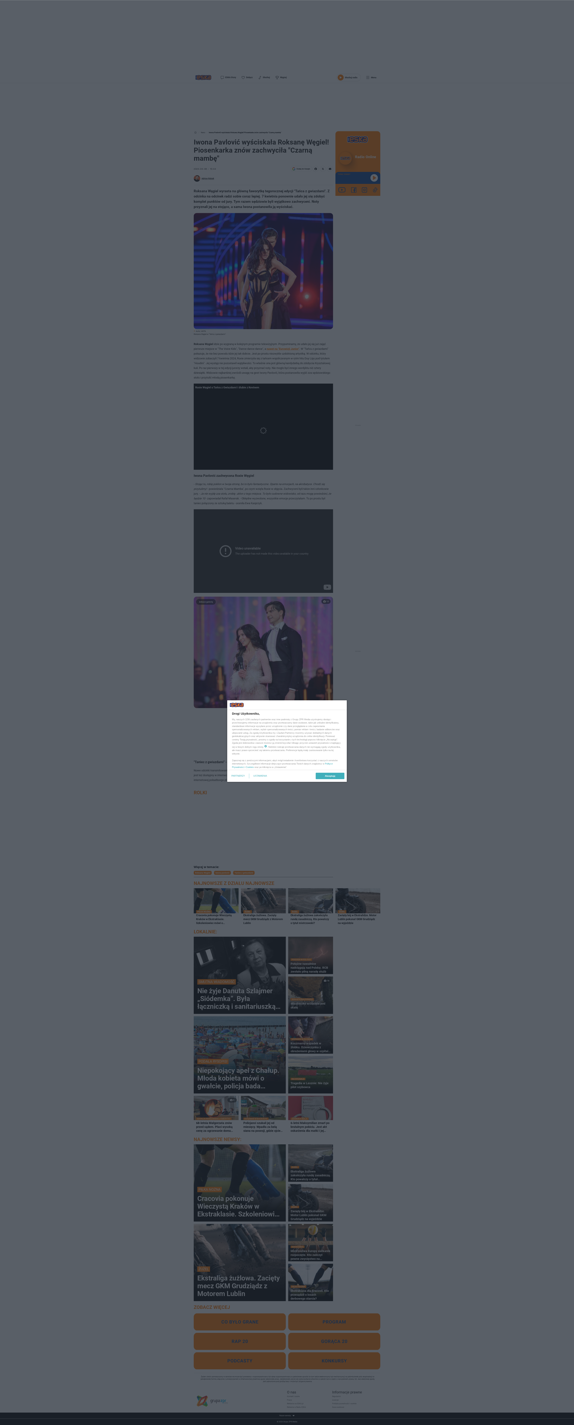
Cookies (250, 767)
